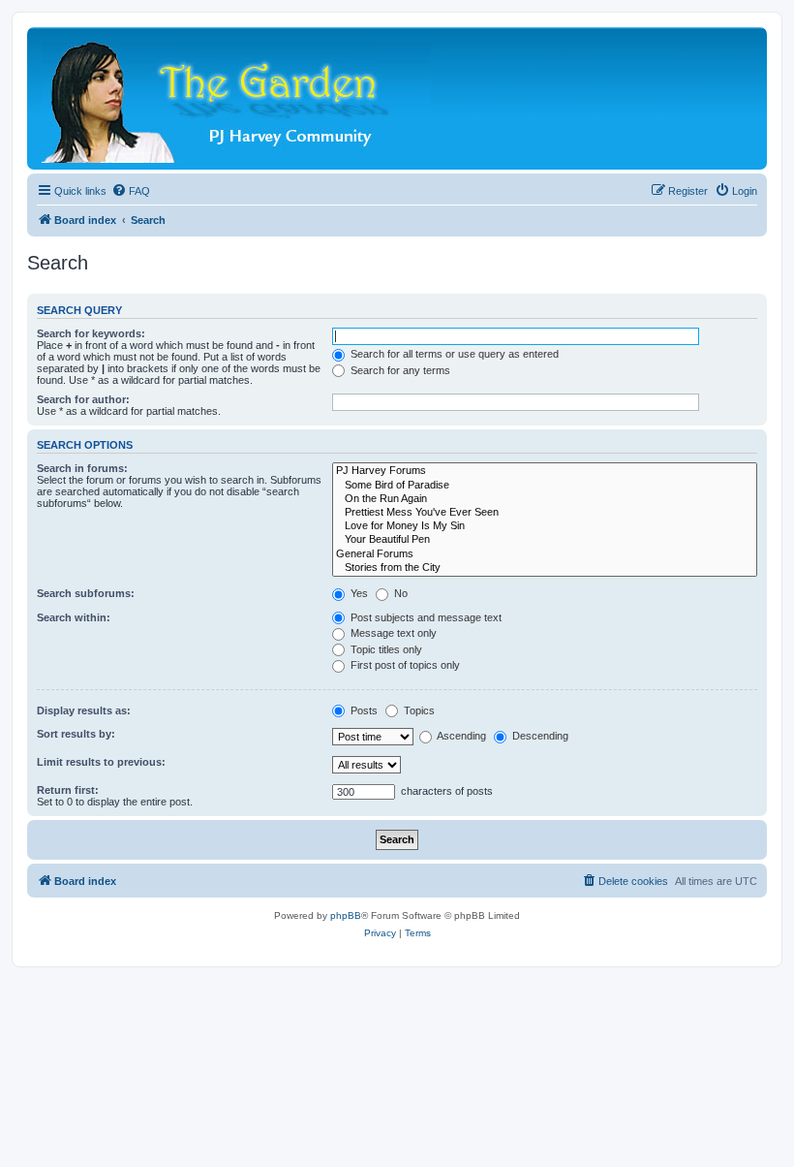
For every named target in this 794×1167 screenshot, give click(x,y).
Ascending (460, 735)
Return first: (68, 790)
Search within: (73, 617)
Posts (363, 710)
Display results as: (84, 710)
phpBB (345, 915)
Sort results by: (76, 734)
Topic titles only (385, 649)
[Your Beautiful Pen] (544, 540)
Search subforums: (86, 593)
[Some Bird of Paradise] (544, 485)
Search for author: (83, 399)
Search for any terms (399, 370)
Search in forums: (82, 468)
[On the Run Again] (544, 499)
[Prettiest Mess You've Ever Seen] (544, 513)
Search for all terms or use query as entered (453, 354)
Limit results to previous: (101, 762)
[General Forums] (544, 554)
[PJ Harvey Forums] (544, 471)
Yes (358, 593)
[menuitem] (130, 191)
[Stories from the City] (544, 568)
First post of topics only (404, 665)
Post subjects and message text (425, 617)
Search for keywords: (91, 333)
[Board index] (237, 98)
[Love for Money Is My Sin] (544, 526)
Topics (418, 710)
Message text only (392, 633)
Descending (538, 735)
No (399, 593)
